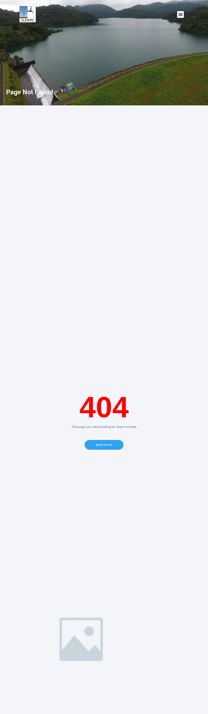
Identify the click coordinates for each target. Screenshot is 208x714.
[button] (180, 14)
